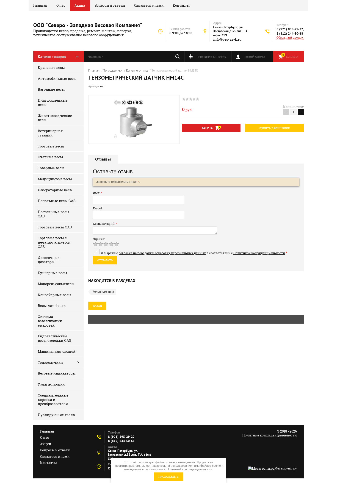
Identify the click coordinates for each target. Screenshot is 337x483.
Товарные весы (51, 168)
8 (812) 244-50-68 (289, 33)
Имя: (97, 193)
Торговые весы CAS (55, 227)
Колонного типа (137, 70)
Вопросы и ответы (110, 5)
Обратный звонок (289, 37)
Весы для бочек (52, 305)
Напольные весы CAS (56, 200)
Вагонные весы (51, 89)
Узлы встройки (51, 384)
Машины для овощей (56, 351)
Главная (40, 5)
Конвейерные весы (54, 294)
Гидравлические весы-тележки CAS (54, 338)
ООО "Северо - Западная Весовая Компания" (87, 25)
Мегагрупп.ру (285, 468)
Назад (97, 305)
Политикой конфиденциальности (259, 253)
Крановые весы (51, 67)
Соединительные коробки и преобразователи (53, 399)
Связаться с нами (149, 5)
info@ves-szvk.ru (227, 39)
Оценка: (99, 239)
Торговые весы (51, 146)
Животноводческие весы (55, 117)
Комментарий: (105, 224)
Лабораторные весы (55, 190)
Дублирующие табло (56, 414)
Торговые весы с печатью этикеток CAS (54, 242)
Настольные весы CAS (53, 213)
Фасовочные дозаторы (48, 259)
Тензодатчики (50, 362)
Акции (80, 5)
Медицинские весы (55, 179)
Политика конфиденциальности (269, 435)
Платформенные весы (52, 102)
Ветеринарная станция (50, 132)
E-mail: (98, 208)
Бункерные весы (52, 272)
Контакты (181, 5)
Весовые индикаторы (56, 373)
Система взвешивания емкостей (50, 321)
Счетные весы (50, 157)
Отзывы (103, 159)
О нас (60, 5)
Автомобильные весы (57, 78)
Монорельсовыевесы (56, 283)
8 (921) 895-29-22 (289, 29)
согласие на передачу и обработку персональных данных (162, 253)
